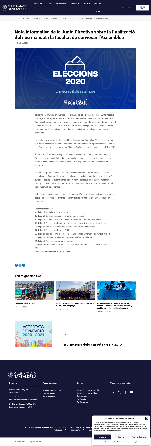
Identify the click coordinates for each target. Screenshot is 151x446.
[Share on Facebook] (16, 265)
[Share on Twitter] (20, 265)
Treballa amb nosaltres (52, 391)
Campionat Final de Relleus (25, 303)
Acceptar (102, 437)
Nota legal (134, 442)
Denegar (121, 437)
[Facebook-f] (125, 392)
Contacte (99, 11)
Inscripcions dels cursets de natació (92, 344)
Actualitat (97, 4)
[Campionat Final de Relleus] (34, 290)
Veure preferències (139, 437)
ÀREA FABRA (125, 8)
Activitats (86, 4)
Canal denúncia (49, 396)
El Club (49, 4)
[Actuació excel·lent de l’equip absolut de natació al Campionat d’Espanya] (75, 290)
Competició (74, 4)
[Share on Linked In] (23, 265)
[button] (146, 418)
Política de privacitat (123, 442)
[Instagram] (113, 392)
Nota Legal (58, 430)
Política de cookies (110, 442)
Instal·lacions (61, 4)
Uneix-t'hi (38, 4)
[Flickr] (131, 392)
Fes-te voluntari (49, 393)
